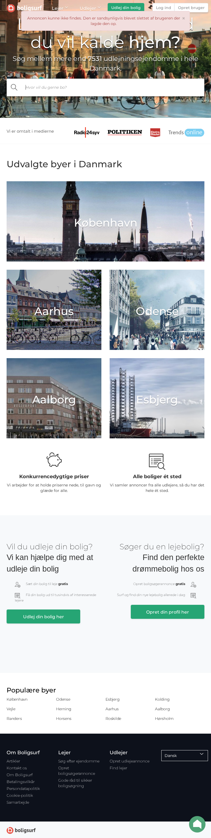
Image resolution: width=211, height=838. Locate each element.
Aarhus (112, 708)
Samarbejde (18, 802)
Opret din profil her (167, 612)
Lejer (57, 8)
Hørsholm (164, 718)
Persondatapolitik (23, 788)
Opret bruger (191, 7)
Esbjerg (113, 699)
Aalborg (162, 708)
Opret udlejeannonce (129, 761)
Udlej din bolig (126, 7)
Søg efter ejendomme (78, 761)
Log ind (163, 7)
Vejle (11, 708)
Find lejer (118, 767)
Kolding (162, 699)
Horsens (63, 718)
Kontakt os (17, 767)
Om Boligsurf (19, 774)
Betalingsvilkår (21, 781)
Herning (63, 708)
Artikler (13, 761)
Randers (14, 718)
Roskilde (113, 718)
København (17, 699)
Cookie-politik (20, 795)
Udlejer (88, 8)
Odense (63, 699)
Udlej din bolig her (43, 616)
